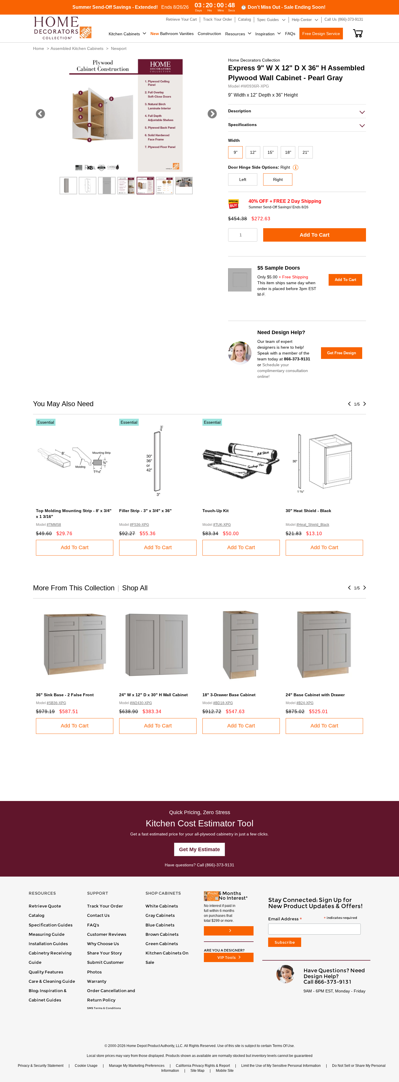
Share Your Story (104, 953)
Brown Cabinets (161, 934)
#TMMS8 (54, 525)
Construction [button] (209, 33)
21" (306, 152)
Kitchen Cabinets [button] (124, 34)
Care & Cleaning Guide (52, 981)
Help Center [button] (302, 20)
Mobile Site (225, 1071)
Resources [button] (235, 34)
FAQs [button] (290, 33)
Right (278, 179)
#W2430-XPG (141, 703)
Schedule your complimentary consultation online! (282, 370)
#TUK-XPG (222, 525)
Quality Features (46, 972)
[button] (358, 33)
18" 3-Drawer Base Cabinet (229, 694)
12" (253, 152)
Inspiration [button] (265, 34)
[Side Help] (295, 167)
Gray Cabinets (160, 915)
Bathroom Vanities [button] (172, 33)
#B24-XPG (304, 703)
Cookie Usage (86, 1066)
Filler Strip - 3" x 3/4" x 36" (145, 510)
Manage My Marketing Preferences (136, 1066)
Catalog (36, 915)
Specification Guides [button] (50, 925)
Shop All (135, 588)
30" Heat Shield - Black (308, 510)
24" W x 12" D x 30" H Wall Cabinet (153, 694)
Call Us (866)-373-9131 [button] (344, 19)
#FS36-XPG (139, 525)
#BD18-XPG (223, 703)
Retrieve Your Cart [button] (181, 19)
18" (288, 152)
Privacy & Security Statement (40, 1066)
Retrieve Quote (45, 906)
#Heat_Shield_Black (312, 525)
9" (235, 152)
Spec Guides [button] (268, 20)
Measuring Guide (47, 934)
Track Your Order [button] (217, 19)
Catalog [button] (244, 19)
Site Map (197, 1071)
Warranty (96, 981)
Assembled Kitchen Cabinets (77, 48)
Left (242, 179)
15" (271, 152)
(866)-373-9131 (219, 865)
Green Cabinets (161, 943)
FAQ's (93, 925)
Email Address (312, 919)
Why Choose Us (103, 943)
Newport (118, 48)
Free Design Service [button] (321, 33)
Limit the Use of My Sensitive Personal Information (281, 1066)
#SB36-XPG (56, 703)
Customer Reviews (106, 934)
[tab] (297, 111)
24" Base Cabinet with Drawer (315, 694)
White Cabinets (161, 906)
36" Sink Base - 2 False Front (65, 694)
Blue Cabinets (159, 925)
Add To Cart (314, 235)
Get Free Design (341, 353)
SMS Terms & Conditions (104, 1008)
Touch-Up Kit (215, 510)
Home (38, 48)
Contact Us (98, 915)
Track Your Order (105, 906)
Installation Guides (48, 943)
